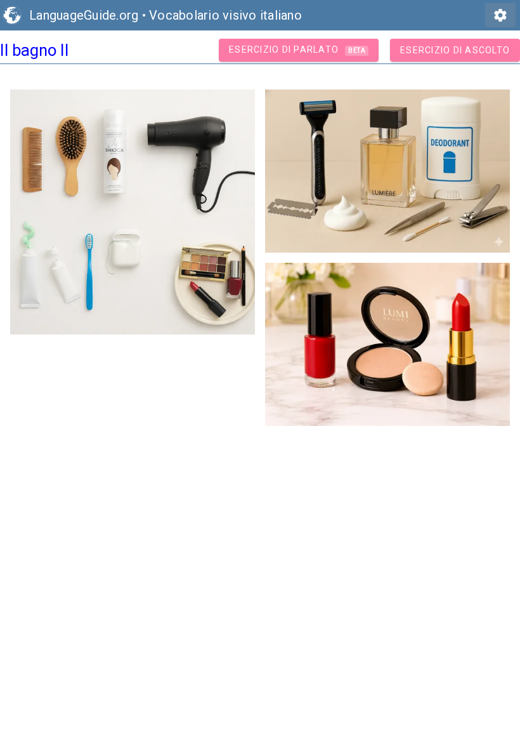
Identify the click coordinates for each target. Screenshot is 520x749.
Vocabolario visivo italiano (225, 15)
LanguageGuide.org (83, 15)
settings (500, 15)
